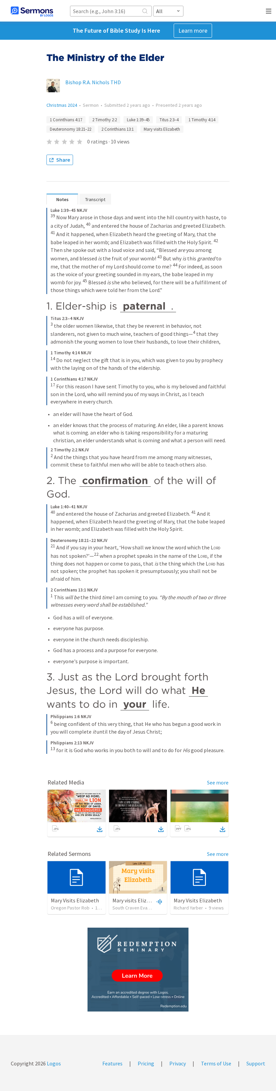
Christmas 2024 (61, 105)
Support (255, 1063)
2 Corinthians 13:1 (117, 129)
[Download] (99, 829)
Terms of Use (216, 1063)
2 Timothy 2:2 (104, 120)
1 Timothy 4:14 (201, 120)
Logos (53, 1063)
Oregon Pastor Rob (70, 908)
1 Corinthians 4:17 (66, 120)
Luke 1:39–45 (138, 120)
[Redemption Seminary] (138, 970)
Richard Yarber (188, 908)
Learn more (192, 30)
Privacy (177, 1063)
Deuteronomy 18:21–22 (70, 129)
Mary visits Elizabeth (162, 129)
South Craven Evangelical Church (145, 908)
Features (112, 1063)
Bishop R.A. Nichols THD (93, 82)
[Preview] (158, 901)
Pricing (146, 1063)
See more (218, 782)
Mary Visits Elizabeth (75, 900)
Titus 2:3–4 (169, 120)
